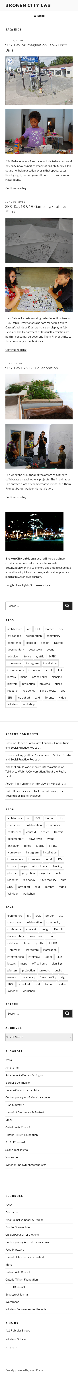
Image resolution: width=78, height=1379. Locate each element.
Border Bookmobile (17, 1082)
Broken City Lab (28, 5)
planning (57, 677)
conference (14, 642)
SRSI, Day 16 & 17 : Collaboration (31, 368)
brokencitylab (43, 585)
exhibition (13, 656)
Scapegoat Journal (16, 1150)
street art (24, 697)
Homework (14, 663)
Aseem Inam (13, 783)
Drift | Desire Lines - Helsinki (22, 791)
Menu (41, 15)
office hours (39, 677)
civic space (14, 636)
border (50, 629)
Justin (9, 743)
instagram (32, 663)
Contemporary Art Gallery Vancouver (28, 1097)
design (45, 642)
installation (50, 663)
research (12, 690)
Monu (9, 1120)
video (62, 697)
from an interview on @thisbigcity (45, 783)
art (29, 629)
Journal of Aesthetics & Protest (24, 1112)
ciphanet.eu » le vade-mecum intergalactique (33, 767)
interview (34, 670)
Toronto (49, 697)
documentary (15, 649)
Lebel (48, 670)
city (61, 629)
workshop (29, 704)
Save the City (48, 690)
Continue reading (15, 188)
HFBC (53, 656)
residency (29, 690)
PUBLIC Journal (15, 1142)
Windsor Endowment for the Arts (25, 1165)
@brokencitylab (19, 585)
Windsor (12, 704)
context (31, 642)
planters (12, 684)
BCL (38, 629)
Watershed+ (13, 1157)
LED (59, 670)
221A (8, 1060)
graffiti (40, 656)
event (50, 649)
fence (27, 656)
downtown (35, 649)
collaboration (34, 636)
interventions (15, 670)
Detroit (58, 642)
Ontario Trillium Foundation (21, 1135)
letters (11, 677)
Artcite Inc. (12, 1067)
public (58, 684)
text (37, 697)
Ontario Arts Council (17, 1127)
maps (23, 677)
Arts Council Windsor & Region (24, 1075)
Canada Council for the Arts (22, 1090)
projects (45, 684)
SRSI (10, 697)
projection (28, 684)
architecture (14, 629)
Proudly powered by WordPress (24, 1370)
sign (63, 690)
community (53, 636)
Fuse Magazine (14, 1105)
